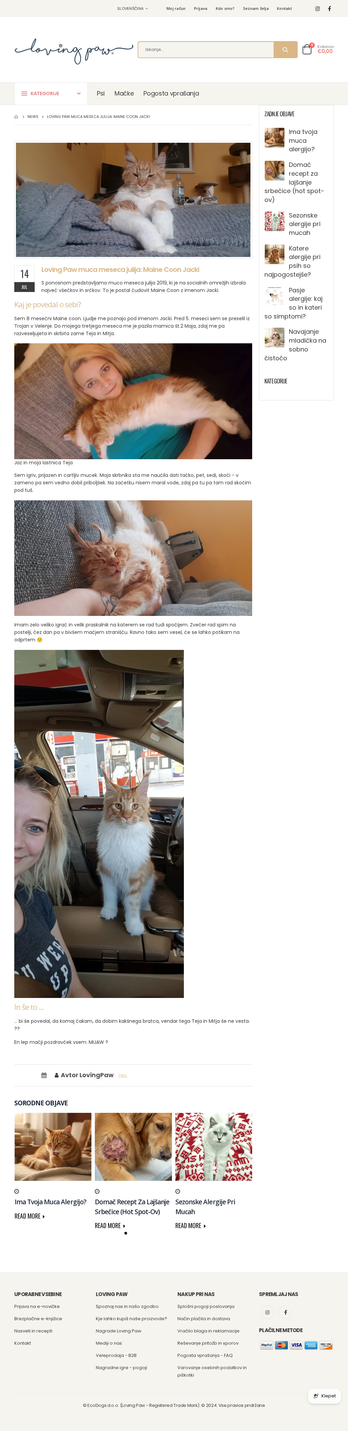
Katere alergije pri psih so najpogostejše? (292, 261)
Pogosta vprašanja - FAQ (205, 1355)
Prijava (201, 8)
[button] (125, 1233)
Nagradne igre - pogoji (121, 1367)
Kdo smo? (225, 8)
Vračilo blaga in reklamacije (208, 1331)
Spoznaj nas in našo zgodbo (127, 1306)
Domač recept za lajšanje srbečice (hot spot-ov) (294, 182)
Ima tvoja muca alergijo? (303, 140)
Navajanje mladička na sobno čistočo (295, 344)
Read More (28, 1215)
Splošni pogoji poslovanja (205, 1306)
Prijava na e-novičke (37, 1306)
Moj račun (176, 8)
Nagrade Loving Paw (118, 1331)
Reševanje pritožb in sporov (208, 1343)
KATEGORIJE (45, 93)
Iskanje (285, 49)
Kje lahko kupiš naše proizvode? (131, 1318)
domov (16, 117)
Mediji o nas (109, 1343)
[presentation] (24, 1152)
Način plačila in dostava (203, 1318)
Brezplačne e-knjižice (38, 1318)
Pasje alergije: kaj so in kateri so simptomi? (293, 303)
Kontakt (284, 8)
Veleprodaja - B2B (116, 1355)
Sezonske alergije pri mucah (304, 224)
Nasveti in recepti (33, 1331)
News (33, 116)
